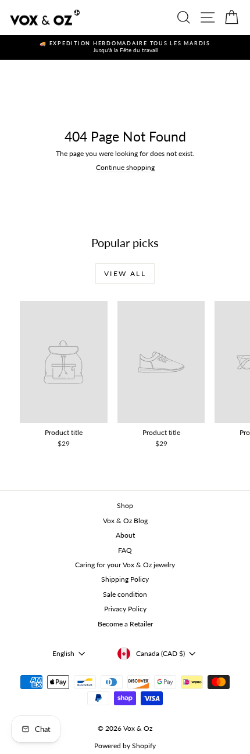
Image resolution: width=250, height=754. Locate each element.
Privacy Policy (125, 608)
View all (125, 273)
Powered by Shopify (125, 745)
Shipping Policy (125, 579)
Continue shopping (125, 167)
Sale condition (125, 594)
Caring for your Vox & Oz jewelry (125, 564)
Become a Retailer (125, 623)
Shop (125, 505)
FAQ (125, 550)
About (125, 535)
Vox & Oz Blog (125, 520)
